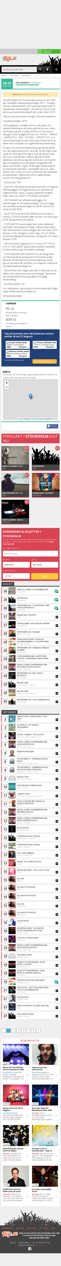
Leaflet (20, 419)
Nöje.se (4, 75)
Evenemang (26, 75)
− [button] (7, 387)
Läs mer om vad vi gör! (39, 1237)
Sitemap (39, 1245)
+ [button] (7, 383)
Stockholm (14, 75)
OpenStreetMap (37, 419)
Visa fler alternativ (43, 361)
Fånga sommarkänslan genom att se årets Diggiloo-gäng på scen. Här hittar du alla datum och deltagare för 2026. (13, 1116)
